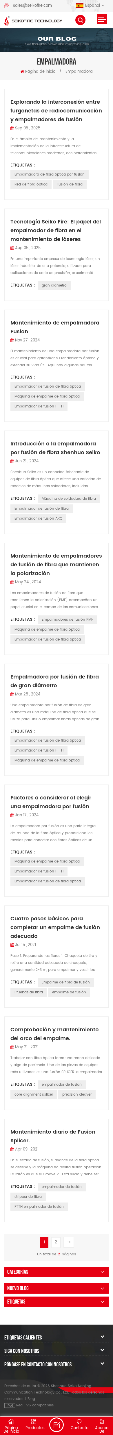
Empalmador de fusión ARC (38, 518)
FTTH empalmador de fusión (39, 1207)
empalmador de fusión (62, 1084)
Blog (31, 1399)
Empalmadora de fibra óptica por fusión (49, 174)
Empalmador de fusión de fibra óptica (47, 386)
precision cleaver (77, 1094)
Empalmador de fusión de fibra (41, 508)
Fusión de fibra (70, 184)
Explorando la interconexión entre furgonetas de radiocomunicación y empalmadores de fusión (56, 111)
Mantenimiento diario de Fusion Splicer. (52, 1136)
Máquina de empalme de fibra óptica (47, 396)
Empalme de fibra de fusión (66, 982)
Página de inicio (40, 72)
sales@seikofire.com (32, 6)
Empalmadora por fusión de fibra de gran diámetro (54, 681)
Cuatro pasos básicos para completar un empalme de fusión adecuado (55, 928)
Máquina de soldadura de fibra (69, 499)
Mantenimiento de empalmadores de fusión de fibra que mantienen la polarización (56, 565)
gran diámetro (54, 285)
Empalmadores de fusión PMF (67, 619)
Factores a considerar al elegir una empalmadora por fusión (50, 802)
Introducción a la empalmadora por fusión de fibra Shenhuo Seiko (55, 448)
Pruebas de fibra (28, 992)
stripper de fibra (28, 1197)
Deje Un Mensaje (56, 1424)
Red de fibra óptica (31, 184)
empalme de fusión (69, 992)
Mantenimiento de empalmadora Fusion (54, 327)
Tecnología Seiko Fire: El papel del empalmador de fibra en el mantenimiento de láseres (55, 231)
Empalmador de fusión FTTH (38, 406)
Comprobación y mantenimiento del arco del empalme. (54, 1034)
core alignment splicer (33, 1094)
